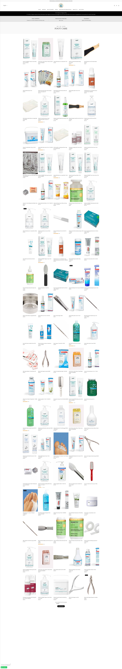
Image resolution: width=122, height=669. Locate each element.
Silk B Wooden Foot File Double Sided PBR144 (90, 62)
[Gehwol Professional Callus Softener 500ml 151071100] (91, 416)
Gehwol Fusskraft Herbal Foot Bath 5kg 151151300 (60, 598)
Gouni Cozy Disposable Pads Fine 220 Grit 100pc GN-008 (60, 288)
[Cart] (119, 6)
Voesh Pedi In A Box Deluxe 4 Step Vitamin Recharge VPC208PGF (45, 570)
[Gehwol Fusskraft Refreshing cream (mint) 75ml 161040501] (76, 387)
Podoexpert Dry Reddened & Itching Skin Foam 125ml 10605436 (29, 598)
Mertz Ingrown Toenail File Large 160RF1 (29, 540)
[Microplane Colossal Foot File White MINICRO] (61, 387)
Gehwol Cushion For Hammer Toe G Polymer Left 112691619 (61, 456)
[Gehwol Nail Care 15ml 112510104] (45, 303)
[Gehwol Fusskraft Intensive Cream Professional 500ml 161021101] (45, 106)
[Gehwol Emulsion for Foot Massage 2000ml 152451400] (61, 416)
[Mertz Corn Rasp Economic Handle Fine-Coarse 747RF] (76, 471)
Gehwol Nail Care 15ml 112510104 (44, 315)
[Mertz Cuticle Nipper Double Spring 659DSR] (91, 443)
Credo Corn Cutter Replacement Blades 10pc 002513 (30, 204)
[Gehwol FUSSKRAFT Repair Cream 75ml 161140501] (45, 246)
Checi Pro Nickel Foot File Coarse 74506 (90, 483)
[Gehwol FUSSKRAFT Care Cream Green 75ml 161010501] (91, 163)
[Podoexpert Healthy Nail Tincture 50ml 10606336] (76, 135)
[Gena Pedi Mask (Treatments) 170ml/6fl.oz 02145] (76, 500)
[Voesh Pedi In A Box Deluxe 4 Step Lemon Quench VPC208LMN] (76, 416)
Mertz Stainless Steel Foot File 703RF (60, 569)
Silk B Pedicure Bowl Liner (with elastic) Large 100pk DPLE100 (30, 176)
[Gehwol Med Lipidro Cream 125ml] (76, 303)
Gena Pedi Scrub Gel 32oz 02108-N (74, 343)
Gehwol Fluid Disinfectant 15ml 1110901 (91, 371)
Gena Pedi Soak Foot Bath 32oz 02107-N (29, 428)
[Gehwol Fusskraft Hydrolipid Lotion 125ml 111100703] (91, 275)
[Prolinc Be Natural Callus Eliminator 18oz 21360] (76, 528)
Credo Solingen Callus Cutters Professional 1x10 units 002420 (30, 484)
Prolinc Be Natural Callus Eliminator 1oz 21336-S (75, 204)
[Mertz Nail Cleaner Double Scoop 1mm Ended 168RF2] (91, 303)
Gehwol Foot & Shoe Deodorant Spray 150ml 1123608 (76, 231)
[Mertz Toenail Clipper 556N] (61, 303)
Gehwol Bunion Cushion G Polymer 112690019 (29, 513)
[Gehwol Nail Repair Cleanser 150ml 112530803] (91, 557)
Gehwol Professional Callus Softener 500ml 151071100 (91, 429)
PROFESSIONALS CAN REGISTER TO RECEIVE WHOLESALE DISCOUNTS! (61, 0)
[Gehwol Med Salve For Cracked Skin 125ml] (61, 163)
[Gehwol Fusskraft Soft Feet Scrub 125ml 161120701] (91, 135)
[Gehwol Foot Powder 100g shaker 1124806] (30, 387)
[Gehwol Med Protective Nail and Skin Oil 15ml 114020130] (61, 78)
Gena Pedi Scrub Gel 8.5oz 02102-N (29, 258)
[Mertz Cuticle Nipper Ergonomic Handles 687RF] (91, 585)
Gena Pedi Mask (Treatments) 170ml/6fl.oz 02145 (76, 513)
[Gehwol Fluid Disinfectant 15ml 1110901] (91, 359)
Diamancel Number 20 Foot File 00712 (60, 230)
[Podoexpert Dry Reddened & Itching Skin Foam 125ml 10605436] (30, 585)
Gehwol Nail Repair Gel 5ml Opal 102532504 (76, 287)
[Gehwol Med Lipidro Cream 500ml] (91, 331)
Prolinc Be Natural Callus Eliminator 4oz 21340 (29, 288)
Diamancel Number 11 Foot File (43, 287)
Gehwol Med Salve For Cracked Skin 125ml (61, 175)
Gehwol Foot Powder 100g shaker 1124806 (30, 399)
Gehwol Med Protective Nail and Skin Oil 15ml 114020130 (60, 91)
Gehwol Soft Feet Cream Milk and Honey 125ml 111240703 (60, 204)
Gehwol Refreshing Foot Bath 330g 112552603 (74, 259)
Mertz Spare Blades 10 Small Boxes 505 (29, 371)
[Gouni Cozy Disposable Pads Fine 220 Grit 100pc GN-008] (61, 275)
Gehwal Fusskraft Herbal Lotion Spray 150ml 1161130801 (61, 119)
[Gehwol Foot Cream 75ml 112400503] (61, 500)
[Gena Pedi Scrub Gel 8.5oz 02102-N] (30, 246)
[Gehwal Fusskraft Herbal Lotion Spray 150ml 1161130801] (61, 106)
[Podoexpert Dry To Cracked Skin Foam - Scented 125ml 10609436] (91, 78)
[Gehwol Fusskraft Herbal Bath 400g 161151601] (76, 49)
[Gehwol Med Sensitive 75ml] (30, 78)
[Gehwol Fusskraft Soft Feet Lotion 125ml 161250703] (30, 443)
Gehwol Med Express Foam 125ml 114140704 (43, 456)
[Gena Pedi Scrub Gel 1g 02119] (91, 387)
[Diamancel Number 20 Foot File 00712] (61, 218)
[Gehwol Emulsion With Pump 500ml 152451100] (91, 106)
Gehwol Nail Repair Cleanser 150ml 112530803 (90, 570)
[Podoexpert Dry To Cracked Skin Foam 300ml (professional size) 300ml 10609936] (61, 246)
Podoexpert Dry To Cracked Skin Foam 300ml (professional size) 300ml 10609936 (61, 259)
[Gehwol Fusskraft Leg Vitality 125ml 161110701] (76, 163)
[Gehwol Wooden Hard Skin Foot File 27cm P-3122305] (76, 106)
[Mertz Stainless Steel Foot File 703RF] (61, 557)
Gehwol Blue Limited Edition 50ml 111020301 (90, 513)
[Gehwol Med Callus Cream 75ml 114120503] (45, 135)
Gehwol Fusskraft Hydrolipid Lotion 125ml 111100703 (91, 288)
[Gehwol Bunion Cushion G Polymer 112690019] (30, 500)
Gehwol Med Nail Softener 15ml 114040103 (45, 203)
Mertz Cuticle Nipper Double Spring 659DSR (91, 455)
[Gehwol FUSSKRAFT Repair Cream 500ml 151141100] (45, 585)
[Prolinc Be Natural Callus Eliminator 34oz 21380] (61, 528)
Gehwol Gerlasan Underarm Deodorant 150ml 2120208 (44, 344)
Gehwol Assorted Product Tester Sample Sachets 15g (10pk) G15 (44, 91)
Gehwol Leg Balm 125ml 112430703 (44, 399)
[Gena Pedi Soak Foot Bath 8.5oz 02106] (30, 331)
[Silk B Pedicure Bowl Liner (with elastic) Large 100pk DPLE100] (30, 163)
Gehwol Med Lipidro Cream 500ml (90, 343)
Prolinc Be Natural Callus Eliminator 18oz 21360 (75, 541)
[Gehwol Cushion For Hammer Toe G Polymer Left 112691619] (61, 443)
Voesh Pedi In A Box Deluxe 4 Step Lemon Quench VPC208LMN (76, 429)
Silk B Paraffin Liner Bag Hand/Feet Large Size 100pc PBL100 (60, 148)
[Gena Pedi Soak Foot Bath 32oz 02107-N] (30, 416)
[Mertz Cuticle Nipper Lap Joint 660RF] (45, 359)
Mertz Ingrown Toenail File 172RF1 (59, 343)
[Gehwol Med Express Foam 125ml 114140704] (45, 443)
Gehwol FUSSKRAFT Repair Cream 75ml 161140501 (44, 259)
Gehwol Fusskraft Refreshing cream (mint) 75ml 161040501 (76, 400)
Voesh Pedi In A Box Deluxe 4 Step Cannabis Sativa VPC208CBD (45, 62)
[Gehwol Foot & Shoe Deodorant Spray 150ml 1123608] (76, 218)
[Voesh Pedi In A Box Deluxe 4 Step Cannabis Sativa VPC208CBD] (45, 49)
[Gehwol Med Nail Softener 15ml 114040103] (45, 191)
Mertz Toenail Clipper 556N (58, 315)
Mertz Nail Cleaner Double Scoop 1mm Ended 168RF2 (90, 316)
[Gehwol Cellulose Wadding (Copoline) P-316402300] (91, 528)
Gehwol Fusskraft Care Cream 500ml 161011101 (44, 231)
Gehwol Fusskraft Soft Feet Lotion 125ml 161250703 (29, 456)
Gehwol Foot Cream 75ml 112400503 (60, 512)
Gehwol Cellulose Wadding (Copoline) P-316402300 (90, 541)
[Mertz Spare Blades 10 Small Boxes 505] (30, 359)
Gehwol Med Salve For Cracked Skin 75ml (60, 61)
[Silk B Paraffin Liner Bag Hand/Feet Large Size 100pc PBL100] (61, 135)
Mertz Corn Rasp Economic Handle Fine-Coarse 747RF (75, 484)
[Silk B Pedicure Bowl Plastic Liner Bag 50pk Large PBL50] (30, 106)
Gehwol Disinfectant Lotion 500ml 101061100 (74, 570)
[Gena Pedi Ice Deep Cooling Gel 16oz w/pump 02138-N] (45, 500)
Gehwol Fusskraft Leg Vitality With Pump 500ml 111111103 (45, 484)
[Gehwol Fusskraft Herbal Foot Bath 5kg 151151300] (61, 585)
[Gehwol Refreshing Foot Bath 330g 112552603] (76, 246)
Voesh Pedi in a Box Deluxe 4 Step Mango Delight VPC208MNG (76, 372)
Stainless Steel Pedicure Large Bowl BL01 (29, 315)
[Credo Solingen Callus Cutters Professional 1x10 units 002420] (30, 471)
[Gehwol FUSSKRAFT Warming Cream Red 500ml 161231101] (30, 557)
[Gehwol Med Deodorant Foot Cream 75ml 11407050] (76, 443)
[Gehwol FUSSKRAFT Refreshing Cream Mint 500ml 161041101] (91, 191)
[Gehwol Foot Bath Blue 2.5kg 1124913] (30, 135)
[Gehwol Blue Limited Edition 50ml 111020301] (91, 500)
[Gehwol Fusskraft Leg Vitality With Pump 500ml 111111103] (45, 471)
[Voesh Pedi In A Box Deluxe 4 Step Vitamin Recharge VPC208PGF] (45, 557)
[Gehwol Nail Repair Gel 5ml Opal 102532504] (76, 275)
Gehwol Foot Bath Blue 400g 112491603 (60, 371)
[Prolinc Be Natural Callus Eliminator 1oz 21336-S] (76, 191)
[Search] (114, 6)
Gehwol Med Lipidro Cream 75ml (74, 90)
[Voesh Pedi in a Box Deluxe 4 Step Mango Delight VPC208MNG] (76, 359)
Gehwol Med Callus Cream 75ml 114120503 (45, 147)
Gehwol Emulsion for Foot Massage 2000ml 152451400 (61, 429)
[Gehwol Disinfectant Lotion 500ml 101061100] (76, 557)
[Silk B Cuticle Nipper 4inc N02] (76, 585)
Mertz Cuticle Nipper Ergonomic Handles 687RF (91, 598)
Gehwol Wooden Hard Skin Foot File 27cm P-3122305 (76, 119)
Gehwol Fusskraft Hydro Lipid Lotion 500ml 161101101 (45, 429)
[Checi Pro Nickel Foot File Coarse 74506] (91, 471)
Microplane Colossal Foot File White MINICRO (61, 399)
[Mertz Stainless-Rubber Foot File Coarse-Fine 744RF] (45, 528)
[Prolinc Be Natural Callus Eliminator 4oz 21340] (30, 275)
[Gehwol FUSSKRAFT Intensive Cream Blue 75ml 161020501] (30, 49)
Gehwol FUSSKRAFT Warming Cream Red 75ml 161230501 (45, 176)
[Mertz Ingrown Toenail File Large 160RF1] (30, 528)
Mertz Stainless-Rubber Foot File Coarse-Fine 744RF (45, 541)
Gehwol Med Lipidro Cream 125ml (74, 315)
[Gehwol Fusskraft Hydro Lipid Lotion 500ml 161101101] (45, 416)
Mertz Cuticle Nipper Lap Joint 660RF (44, 371)
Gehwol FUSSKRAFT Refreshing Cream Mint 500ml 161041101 (91, 204)
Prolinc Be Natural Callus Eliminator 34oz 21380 (60, 541)
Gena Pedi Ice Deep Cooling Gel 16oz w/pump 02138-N (44, 513)
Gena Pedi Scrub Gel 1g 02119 (89, 399)
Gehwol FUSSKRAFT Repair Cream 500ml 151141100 (45, 598)
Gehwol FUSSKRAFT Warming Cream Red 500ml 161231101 (29, 570)
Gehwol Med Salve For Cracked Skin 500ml (30, 230)
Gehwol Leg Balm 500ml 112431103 (60, 483)
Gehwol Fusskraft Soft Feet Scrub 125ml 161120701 (90, 148)
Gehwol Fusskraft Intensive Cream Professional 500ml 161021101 (43, 119)
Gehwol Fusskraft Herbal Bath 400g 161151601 (75, 62)
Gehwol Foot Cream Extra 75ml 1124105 (91, 258)
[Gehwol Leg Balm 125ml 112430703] (45, 387)
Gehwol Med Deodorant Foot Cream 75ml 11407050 (76, 456)
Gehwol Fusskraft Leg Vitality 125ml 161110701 (75, 176)
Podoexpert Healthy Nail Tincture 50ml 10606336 (75, 148)
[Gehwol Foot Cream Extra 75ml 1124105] (91, 246)
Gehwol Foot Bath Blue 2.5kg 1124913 (29, 147)
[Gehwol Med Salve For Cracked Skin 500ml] (30, 218)
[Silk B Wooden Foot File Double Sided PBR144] (91, 49)
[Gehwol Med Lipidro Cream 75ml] (76, 78)
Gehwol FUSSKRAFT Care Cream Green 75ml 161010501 (91, 176)
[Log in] (117, 6)
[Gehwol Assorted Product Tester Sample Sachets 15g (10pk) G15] (45, 78)
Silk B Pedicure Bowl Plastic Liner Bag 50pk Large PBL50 (30, 119)
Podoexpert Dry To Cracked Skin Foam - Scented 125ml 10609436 (90, 91)
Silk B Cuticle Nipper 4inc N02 (74, 597)
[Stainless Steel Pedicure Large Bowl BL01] (30, 303)
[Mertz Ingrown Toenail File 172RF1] (61, 331)
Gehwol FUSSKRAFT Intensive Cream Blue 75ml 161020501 (29, 62)
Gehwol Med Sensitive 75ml (27, 90)
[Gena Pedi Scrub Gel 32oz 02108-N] (76, 331)
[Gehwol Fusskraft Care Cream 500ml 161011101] (45, 218)
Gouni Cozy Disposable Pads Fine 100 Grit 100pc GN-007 (91, 231)
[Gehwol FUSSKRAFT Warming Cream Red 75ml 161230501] (45, 163)
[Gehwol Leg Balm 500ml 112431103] (61, 471)
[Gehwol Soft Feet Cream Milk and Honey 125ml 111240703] (61, 191)
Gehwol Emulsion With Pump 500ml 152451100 (90, 119)
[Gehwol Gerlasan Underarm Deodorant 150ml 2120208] (45, 331)
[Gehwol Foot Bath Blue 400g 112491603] (61, 359)
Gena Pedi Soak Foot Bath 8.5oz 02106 (29, 343)
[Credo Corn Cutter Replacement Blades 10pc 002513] (30, 191)
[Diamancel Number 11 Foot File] (45, 275)
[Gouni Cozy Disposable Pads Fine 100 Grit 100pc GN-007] (91, 218)
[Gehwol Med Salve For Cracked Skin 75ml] (61, 49)
